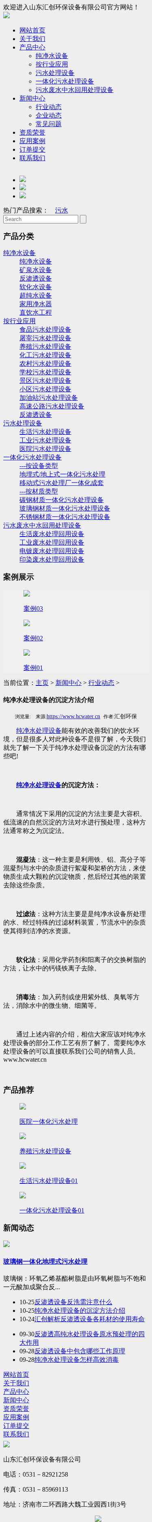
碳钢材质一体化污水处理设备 (61, 499)
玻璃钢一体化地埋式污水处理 (45, 1261)
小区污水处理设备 (45, 389)
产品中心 (32, 47)
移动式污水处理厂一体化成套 (61, 482)
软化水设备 (35, 286)
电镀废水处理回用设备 (51, 550)
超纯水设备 (35, 295)
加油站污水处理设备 (48, 397)
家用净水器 (35, 304)
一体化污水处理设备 (65, 81)
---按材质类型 (38, 491)
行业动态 (49, 106)
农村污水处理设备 (45, 363)
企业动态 (49, 115)
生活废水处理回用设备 (51, 533)
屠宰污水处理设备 (45, 338)
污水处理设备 (55, 72)
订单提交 (32, 149)
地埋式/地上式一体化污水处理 (62, 474)
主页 (42, 682)
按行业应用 (52, 64)
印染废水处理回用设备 (51, 559)
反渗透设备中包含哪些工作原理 (79, 1351)
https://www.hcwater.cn (73, 716)
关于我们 (32, 38)
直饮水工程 (35, 312)
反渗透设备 (35, 278)
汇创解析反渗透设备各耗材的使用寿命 (89, 1319)
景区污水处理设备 (45, 380)
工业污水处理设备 (45, 440)
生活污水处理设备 (45, 431)
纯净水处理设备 (39, 730)
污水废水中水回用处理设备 (74, 89)
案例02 (33, 638)
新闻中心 (32, 98)
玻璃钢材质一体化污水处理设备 (64, 508)
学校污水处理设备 (45, 372)
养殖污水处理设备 (45, 346)
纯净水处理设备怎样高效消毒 (76, 1359)
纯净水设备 (52, 55)
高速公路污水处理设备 (51, 406)
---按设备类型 (38, 465)
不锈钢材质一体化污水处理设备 (64, 516)
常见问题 (49, 123)
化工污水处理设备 (45, 355)
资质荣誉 (32, 132)
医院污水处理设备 (45, 448)
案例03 (33, 608)
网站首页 (32, 30)
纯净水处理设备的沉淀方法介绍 (79, 1310)
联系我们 (32, 158)
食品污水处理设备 (45, 329)
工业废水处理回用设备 (51, 542)
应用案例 (32, 140)
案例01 (33, 667)
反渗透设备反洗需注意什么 (73, 1302)
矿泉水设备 (35, 269)
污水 (61, 210)
